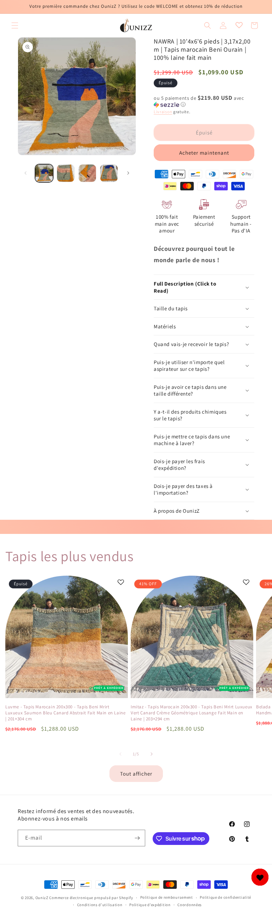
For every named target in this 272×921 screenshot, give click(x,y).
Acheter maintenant (204, 152)
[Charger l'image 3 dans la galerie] (87, 173)
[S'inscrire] (137, 838)
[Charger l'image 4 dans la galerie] (109, 173)
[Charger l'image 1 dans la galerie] (44, 173)
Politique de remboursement (166, 897)
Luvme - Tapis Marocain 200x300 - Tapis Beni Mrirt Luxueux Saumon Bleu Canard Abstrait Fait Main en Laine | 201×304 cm (65, 713)
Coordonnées (189, 904)
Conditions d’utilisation (100, 904)
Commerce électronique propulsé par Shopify (91, 897)
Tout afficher (136, 773)
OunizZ (42, 897)
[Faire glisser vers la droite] (128, 173)
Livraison (163, 111)
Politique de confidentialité (225, 897)
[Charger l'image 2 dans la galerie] (66, 173)
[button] (15, 25)
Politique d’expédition (149, 904)
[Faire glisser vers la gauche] (25, 173)
